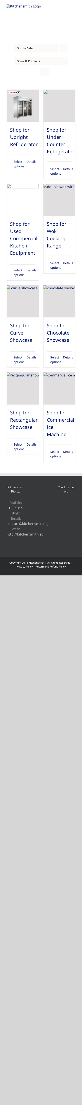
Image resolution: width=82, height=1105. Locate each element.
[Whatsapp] (72, 503)
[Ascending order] (63, 48)
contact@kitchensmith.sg (28, 523)
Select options (18, 163)
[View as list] (44, 72)
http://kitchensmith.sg (25, 534)
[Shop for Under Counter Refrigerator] (59, 106)
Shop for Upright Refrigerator (24, 136)
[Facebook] (60, 503)
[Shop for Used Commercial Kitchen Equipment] (23, 200)
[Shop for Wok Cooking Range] (59, 200)
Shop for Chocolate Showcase (58, 332)
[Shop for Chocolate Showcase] (59, 301)
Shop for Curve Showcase (21, 332)
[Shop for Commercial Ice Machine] (59, 389)
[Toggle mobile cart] (58, 6)
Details (30, 161)
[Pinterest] (66, 503)
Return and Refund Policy (51, 566)
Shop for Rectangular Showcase (24, 419)
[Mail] (66, 510)
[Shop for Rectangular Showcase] (23, 389)
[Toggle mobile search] (66, 6)
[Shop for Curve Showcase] (23, 301)
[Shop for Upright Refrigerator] (23, 106)
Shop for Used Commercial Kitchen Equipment (23, 238)
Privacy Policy (24, 566)
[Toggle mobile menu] (73, 6)
